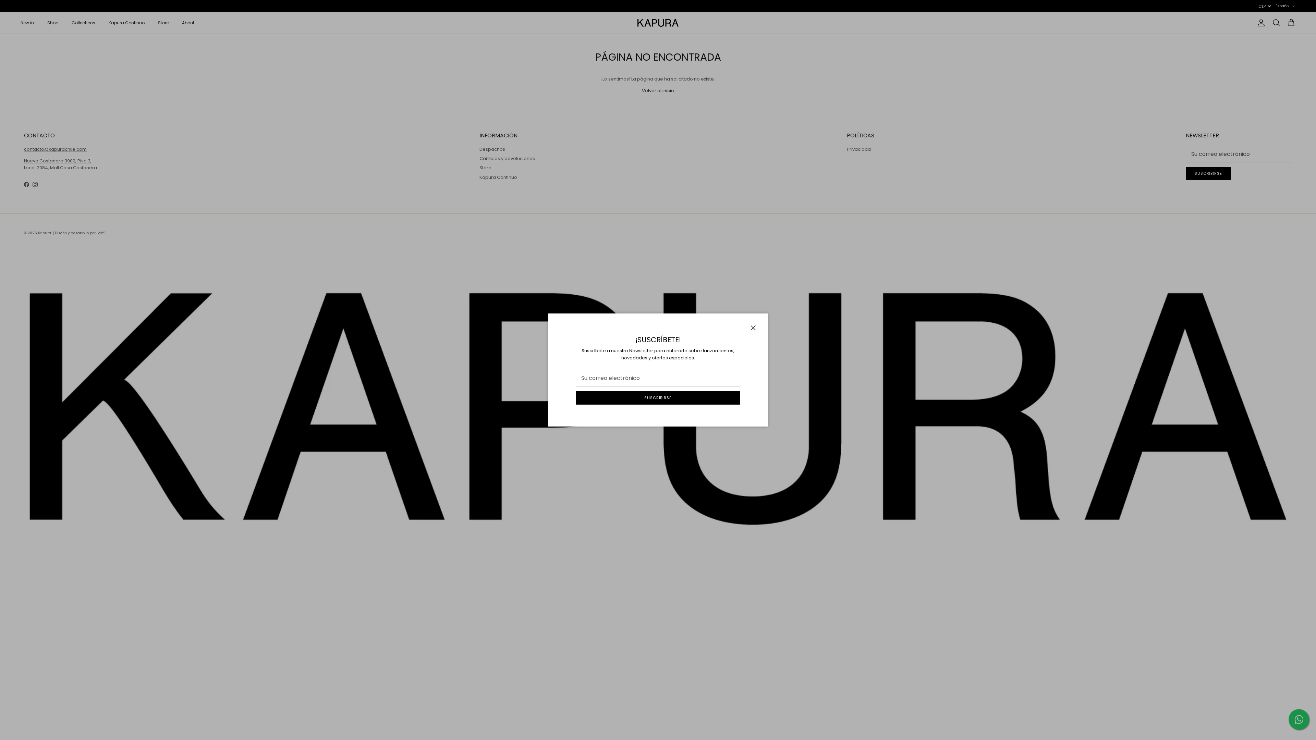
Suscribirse (658, 397)
